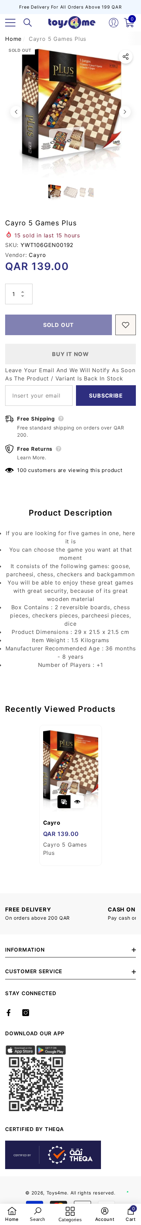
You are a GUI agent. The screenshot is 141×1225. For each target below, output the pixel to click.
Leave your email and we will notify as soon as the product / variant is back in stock (70, 374)
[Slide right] (125, 112)
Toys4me (57, 1192)
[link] (12, 1214)
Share (125, 56)
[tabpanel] (71, 795)
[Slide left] (16, 112)
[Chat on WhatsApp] (132, 1184)
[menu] (10, 22)
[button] (28, 22)
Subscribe (106, 395)
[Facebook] (8, 1012)
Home (13, 38)
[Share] (125, 56)
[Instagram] (25, 1012)
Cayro (37, 254)
